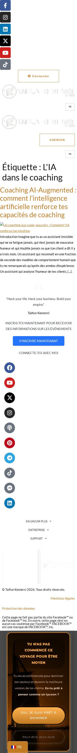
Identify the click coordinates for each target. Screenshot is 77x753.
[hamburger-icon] (70, 107)
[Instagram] (5, 17)
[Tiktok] (5, 64)
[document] (38, 692)
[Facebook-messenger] (9, 488)
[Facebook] (9, 367)
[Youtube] (5, 52)
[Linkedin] (5, 29)
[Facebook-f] (5, 5)
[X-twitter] (5, 40)
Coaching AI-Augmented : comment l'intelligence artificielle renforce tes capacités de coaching (38, 202)
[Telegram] (9, 458)
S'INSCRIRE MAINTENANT (38, 341)
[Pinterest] (9, 443)
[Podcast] (9, 427)
